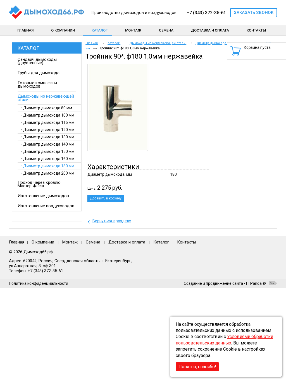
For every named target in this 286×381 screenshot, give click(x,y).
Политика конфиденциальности (38, 283)
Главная (91, 43)
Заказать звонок (253, 12)
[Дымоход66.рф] (46, 12)
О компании (43, 242)
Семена (93, 242)
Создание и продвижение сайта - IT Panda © (225, 283)
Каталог (100, 30)
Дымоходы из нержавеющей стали (157, 43)
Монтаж (70, 242)
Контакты (186, 242)
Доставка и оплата (126, 242)
